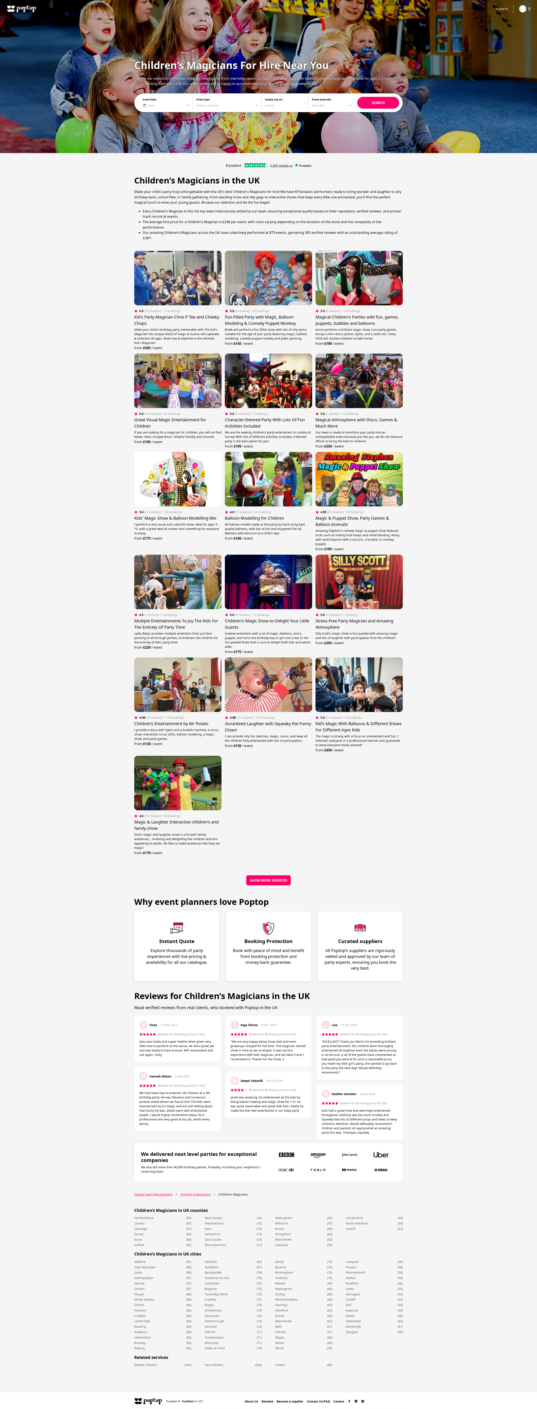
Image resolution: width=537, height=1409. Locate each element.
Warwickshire (214, 1223)
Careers (338, 1401)
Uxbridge (140, 1229)
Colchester (212, 1283)
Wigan (279, 1337)
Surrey (138, 1234)
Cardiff (350, 1229)
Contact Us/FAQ (318, 1401)
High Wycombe (144, 1267)
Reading (140, 1326)
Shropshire (283, 1234)
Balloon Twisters (145, 1365)
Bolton (279, 1343)
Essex (138, 1239)
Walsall (280, 1283)
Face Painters (214, 1365)
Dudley (280, 1294)
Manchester (283, 1239)
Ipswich (280, 1267)
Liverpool (281, 1245)
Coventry (281, 1278)
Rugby (209, 1305)
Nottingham (283, 1218)
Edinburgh (353, 1326)
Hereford (281, 1310)
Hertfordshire (143, 1218)
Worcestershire (215, 1245)
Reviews (267, 1401)
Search (503, 9)
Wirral (279, 1348)
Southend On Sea (217, 1278)
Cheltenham (213, 1310)
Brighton (211, 1289)
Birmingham (284, 1272)
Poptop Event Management (153, 1194)
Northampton (143, 1278)
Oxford (139, 1305)
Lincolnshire (354, 1218)
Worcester (212, 1343)
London (139, 1223)
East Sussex (213, 1239)
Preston (351, 1267)
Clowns (280, 1365)
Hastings (281, 1305)
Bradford (352, 1283)
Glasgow (352, 1332)
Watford (140, 1262)
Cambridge (142, 1321)
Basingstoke (213, 1272)
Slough (139, 1294)
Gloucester (212, 1316)
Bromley (140, 1343)
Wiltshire (281, 1223)
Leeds (350, 1289)
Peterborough (214, 1321)
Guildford (211, 1267)
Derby (279, 1262)
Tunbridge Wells (216, 1294)
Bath (278, 1326)
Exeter (350, 1316)
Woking (139, 1348)
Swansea (352, 1310)
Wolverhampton (286, 1299)
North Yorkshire (357, 1223)
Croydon (140, 1316)
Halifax (350, 1278)
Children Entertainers (195, 1194)
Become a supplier (290, 1401)
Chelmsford (142, 1337)
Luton (138, 1272)
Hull (348, 1305)
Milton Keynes (144, 1299)
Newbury (140, 1332)
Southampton (214, 1337)
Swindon (140, 1310)
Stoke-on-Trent (215, 1348)
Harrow (139, 1283)
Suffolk (139, 1245)
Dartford (211, 1262)
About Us (251, 1401)
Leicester (211, 1326)
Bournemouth (355, 1272)
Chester (280, 1332)
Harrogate (353, 1294)
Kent (208, 1229)
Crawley (210, 1299)
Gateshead (353, 1321)
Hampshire (212, 1234)
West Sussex (213, 1218)
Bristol (279, 1229)
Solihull (210, 1332)
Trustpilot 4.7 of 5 (184, 1401)
